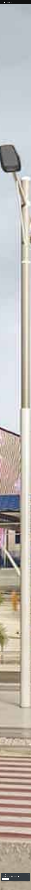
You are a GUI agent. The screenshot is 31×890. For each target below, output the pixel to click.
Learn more (21, 876)
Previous (2, 446)
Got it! (5, 879)
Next (28, 446)
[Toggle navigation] (28, 2)
